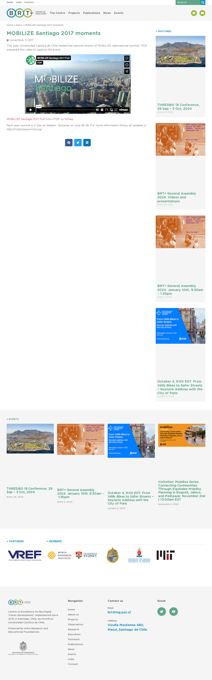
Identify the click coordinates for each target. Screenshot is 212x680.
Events (118, 13)
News (107, 13)
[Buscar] (202, 2)
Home (10, 25)
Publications (91, 13)
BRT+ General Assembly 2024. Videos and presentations (176, 197)
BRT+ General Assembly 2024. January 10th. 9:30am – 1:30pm (180, 290)
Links (71, 659)
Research (73, 629)
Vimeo (69, 119)
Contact (73, 664)
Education (74, 634)
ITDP (56, 119)
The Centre (57, 13)
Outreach (74, 639)
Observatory (75, 624)
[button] (69, 142)
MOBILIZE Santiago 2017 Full (26, 119)
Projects (74, 13)
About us (73, 614)
